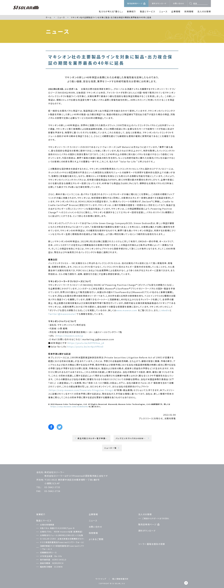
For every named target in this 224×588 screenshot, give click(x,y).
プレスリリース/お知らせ (151, 418)
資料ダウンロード (159, 3)
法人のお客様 (204, 11)
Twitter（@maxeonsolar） (62, 313)
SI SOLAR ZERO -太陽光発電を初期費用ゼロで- (62, 538)
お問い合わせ (178, 3)
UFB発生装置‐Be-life (51, 556)
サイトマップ (100, 579)
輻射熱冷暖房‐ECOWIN (51, 566)
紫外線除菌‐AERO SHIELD (53, 559)
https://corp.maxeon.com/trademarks (69, 406)
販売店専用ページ (134, 3)
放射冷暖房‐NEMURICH (52, 563)
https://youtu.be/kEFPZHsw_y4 (86, 342)
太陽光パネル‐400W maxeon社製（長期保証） (61, 531)
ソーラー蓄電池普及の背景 (151, 543)
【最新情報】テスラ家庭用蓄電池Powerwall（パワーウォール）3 (62, 547)
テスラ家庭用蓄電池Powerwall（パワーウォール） (62, 542)
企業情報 (175, 11)
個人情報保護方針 (120, 579)
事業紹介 (131, 11)
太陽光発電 (170, 418)
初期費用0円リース (48, 552)
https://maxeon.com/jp (69, 335)
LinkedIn (164, 310)
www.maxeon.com (126, 310)
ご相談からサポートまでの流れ (155, 518)
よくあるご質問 (96, 539)
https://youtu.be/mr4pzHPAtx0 (85, 346)
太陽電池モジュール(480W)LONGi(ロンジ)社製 (61, 535)
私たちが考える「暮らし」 (111, 11)
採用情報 (189, 11)
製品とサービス (147, 11)
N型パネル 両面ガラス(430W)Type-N (57, 528)
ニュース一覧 (110, 448)
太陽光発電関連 (47, 524)
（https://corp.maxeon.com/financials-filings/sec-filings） (81, 390)
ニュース (163, 11)
